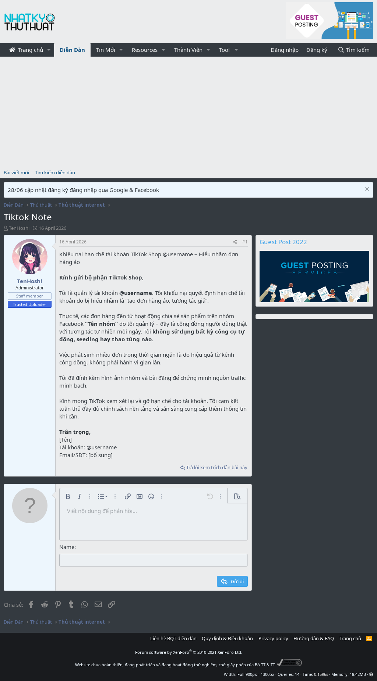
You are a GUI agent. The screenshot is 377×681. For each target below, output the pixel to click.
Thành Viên (188, 49)
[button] (49, 50)
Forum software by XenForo (188, 652)
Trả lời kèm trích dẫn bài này (216, 467)
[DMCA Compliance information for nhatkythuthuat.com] (289, 664)
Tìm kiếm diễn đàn (55, 172)
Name (66, 546)
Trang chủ (30, 49)
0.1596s (321, 674)
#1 (245, 242)
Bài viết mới (16, 172)
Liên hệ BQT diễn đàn (173, 638)
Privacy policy (273, 638)
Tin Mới (105, 49)
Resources (145, 49)
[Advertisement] (188, 111)
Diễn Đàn (72, 49)
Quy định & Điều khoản (227, 638)
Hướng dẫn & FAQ (313, 638)
